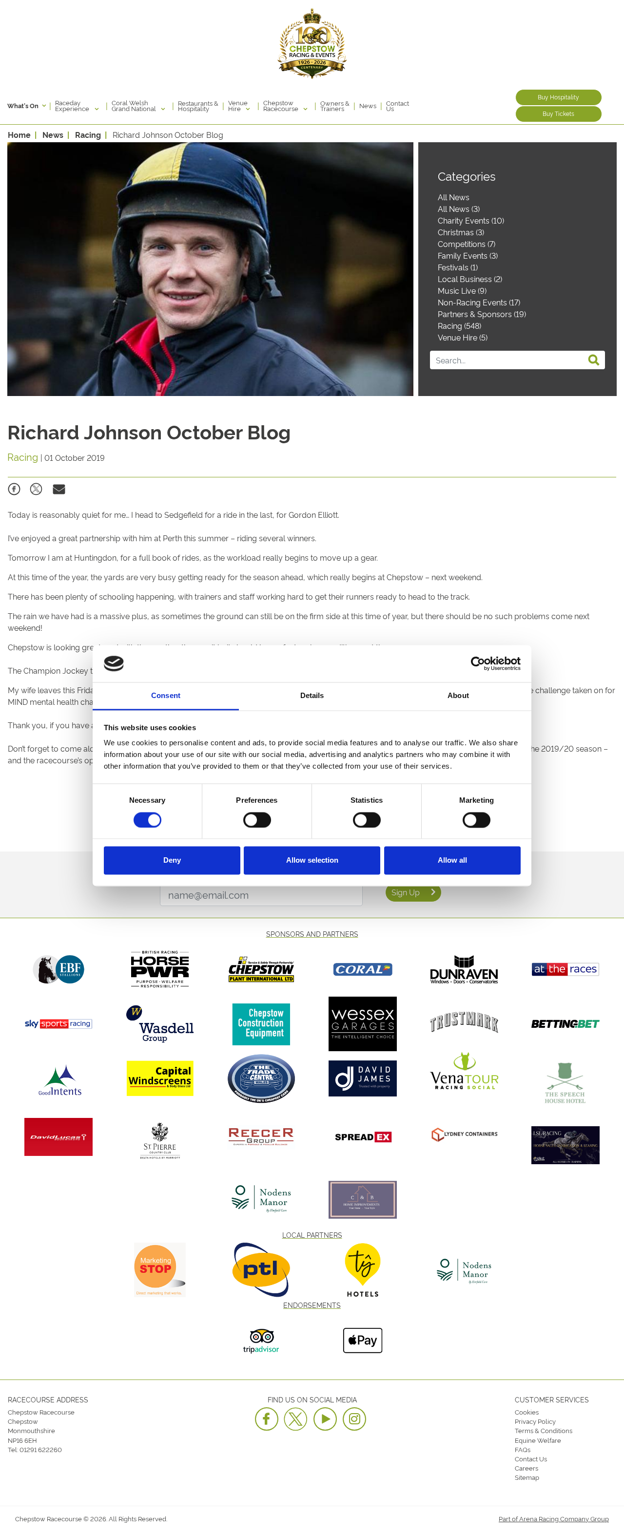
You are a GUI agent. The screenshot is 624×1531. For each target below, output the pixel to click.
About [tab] (458, 696)
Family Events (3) (468, 255)
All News (453, 196)
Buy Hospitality (558, 97)
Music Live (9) (462, 290)
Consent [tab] (165, 696)
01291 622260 (41, 1449)
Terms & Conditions (543, 1430)
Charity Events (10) (471, 220)
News (367, 105)
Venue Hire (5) (463, 337)
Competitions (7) (466, 243)
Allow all (452, 860)
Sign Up (405, 892)
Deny (172, 860)
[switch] (257, 820)
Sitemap (527, 1477)
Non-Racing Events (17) (479, 302)
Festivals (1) (458, 267)
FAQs (522, 1449)
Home (19, 134)
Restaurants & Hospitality (198, 105)
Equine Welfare (538, 1440)
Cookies (527, 1411)
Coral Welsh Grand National (134, 105)
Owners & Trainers (335, 105)
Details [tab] (312, 696)
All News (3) (459, 208)
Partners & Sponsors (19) (482, 313)
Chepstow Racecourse (281, 105)
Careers (526, 1467)
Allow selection (312, 860)
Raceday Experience (73, 105)
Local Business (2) (470, 278)
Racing (88, 134)
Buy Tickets (558, 113)
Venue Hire (238, 105)
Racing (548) (459, 325)
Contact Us (397, 105)
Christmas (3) (461, 232)
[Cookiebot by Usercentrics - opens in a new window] (478, 663)
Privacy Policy (535, 1421)
